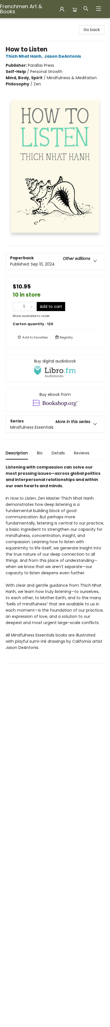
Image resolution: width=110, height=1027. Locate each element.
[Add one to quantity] (31, 306)
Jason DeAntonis (62, 56)
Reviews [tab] (81, 453)
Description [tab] (17, 453)
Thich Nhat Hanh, (24, 56)
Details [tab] (58, 453)
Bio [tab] (40, 453)
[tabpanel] (55, 564)
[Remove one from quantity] (16, 306)
